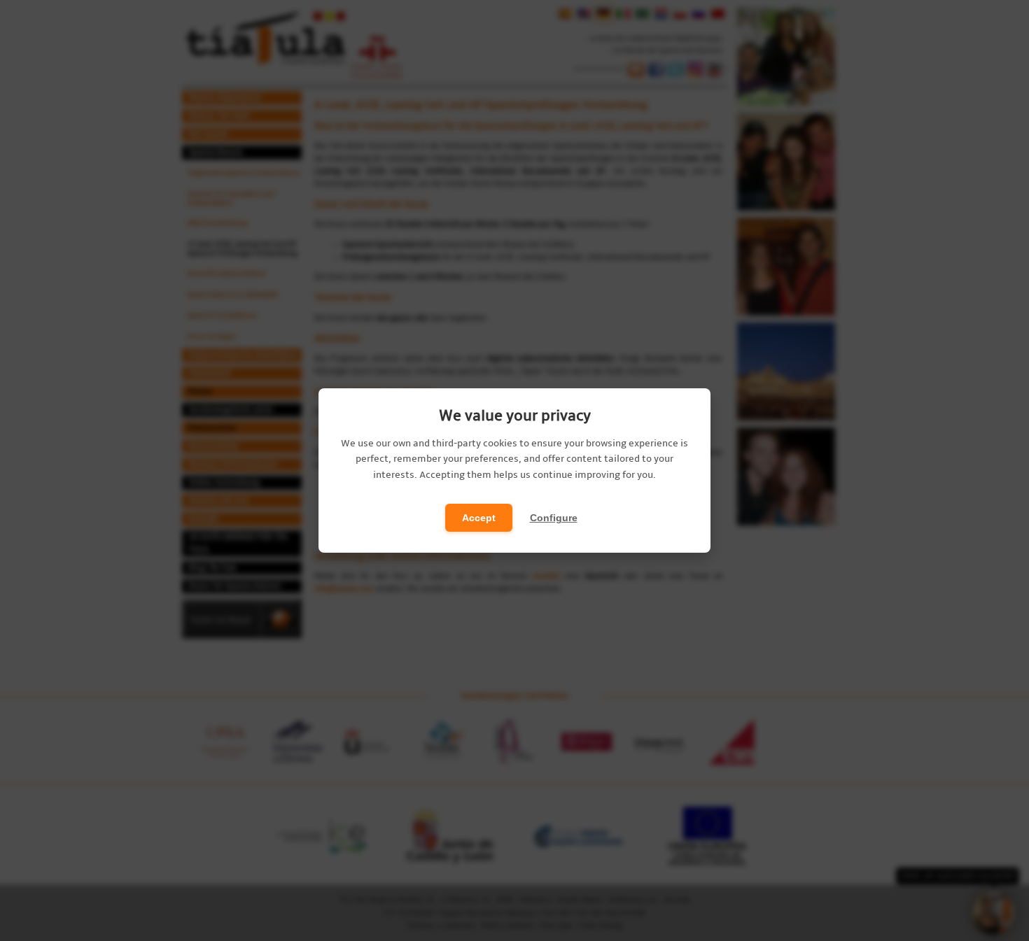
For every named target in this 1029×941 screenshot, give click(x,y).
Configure (554, 517)
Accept (479, 517)
